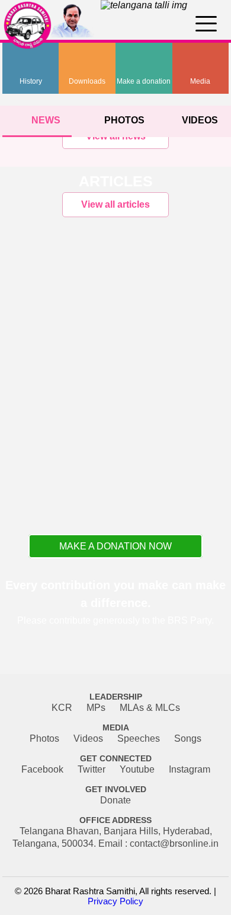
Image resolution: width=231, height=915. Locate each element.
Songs (187, 738)
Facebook (42, 769)
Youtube (137, 769)
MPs (95, 708)
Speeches (138, 738)
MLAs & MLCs (150, 708)
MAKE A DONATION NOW (115, 546)
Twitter (91, 769)
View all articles (115, 204)
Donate (115, 800)
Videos (88, 738)
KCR (62, 708)
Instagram (189, 769)
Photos (44, 738)
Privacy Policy (115, 901)
